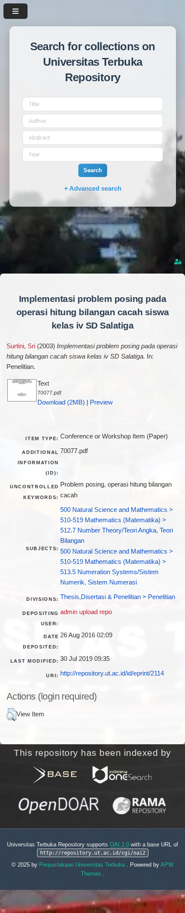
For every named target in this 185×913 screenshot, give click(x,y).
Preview (101, 402)
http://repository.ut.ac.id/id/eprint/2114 (112, 673)
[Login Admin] (178, 261)
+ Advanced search (92, 188)
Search (92, 170)
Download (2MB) (61, 402)
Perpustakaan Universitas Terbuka (82, 864)
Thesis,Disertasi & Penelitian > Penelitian (117, 596)
